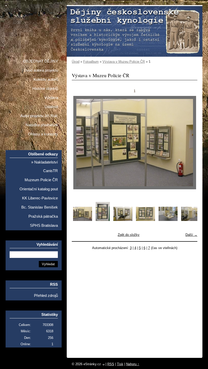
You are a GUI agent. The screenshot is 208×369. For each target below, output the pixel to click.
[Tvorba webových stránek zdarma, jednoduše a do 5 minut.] (104, 364)
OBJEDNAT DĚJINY (40, 61)
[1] (82, 220)
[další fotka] (189, 142)
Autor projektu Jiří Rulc (39, 116)
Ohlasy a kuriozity (43, 134)
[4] (145, 220)
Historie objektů (45, 89)
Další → (191, 235)
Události (51, 107)
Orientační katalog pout (39, 189)
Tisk (120, 364)
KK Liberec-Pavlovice (40, 198)
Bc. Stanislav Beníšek (39, 207)
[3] (122, 220)
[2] (103, 220)
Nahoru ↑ (132, 364)
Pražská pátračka (43, 216)
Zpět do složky (129, 235)
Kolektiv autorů (45, 79)
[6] (190, 220)
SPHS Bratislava (44, 225)
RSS (110, 364)
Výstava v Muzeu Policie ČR (123, 62)
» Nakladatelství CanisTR (44, 166)
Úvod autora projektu (41, 70)
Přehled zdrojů (46, 296)
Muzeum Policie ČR (41, 180)
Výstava (51, 98)
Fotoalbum (91, 62)
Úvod (75, 62)
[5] (168, 220)
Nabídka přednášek (42, 125)
